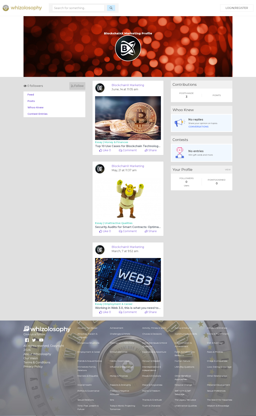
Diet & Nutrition (215, 343)
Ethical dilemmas (118, 352)
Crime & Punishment (217, 333)
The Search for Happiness (219, 399)
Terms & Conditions (37, 362)
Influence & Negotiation (121, 366)
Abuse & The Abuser (87, 328)
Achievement (116, 328)
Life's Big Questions (184, 366)
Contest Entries (38, 113)
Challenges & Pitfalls (120, 333)
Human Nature (182, 361)
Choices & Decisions (152, 333)
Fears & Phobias (215, 352)
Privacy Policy (33, 366)
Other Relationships (217, 376)
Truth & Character (151, 405)
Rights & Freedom (151, 390)
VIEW (228, 169)
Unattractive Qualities (118, 223)
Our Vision (31, 358)
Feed (31, 94)
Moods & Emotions (151, 376)
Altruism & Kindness (217, 328)
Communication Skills (186, 333)
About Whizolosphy (37, 354)
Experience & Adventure (154, 352)
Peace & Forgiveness (152, 385)
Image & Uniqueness (217, 361)
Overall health (84, 385)
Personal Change (183, 385)
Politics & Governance (88, 390)
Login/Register (237, 8)
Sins (112, 399)
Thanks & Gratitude (152, 399)
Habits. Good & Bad (119, 361)
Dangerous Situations (88, 343)
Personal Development (218, 385)
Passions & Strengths (120, 385)
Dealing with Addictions (122, 343)
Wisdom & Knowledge (218, 405)
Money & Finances (116, 142)
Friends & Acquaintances (89, 361)
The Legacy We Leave (185, 399)
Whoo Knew (36, 107)
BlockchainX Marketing (128, 85)
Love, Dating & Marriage (219, 366)
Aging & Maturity (183, 328)
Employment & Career (118, 304)
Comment (129, 150)
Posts (31, 101)
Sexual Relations (85, 399)
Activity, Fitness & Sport (154, 328)
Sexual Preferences (216, 390)
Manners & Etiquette (87, 376)
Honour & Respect (151, 361)
